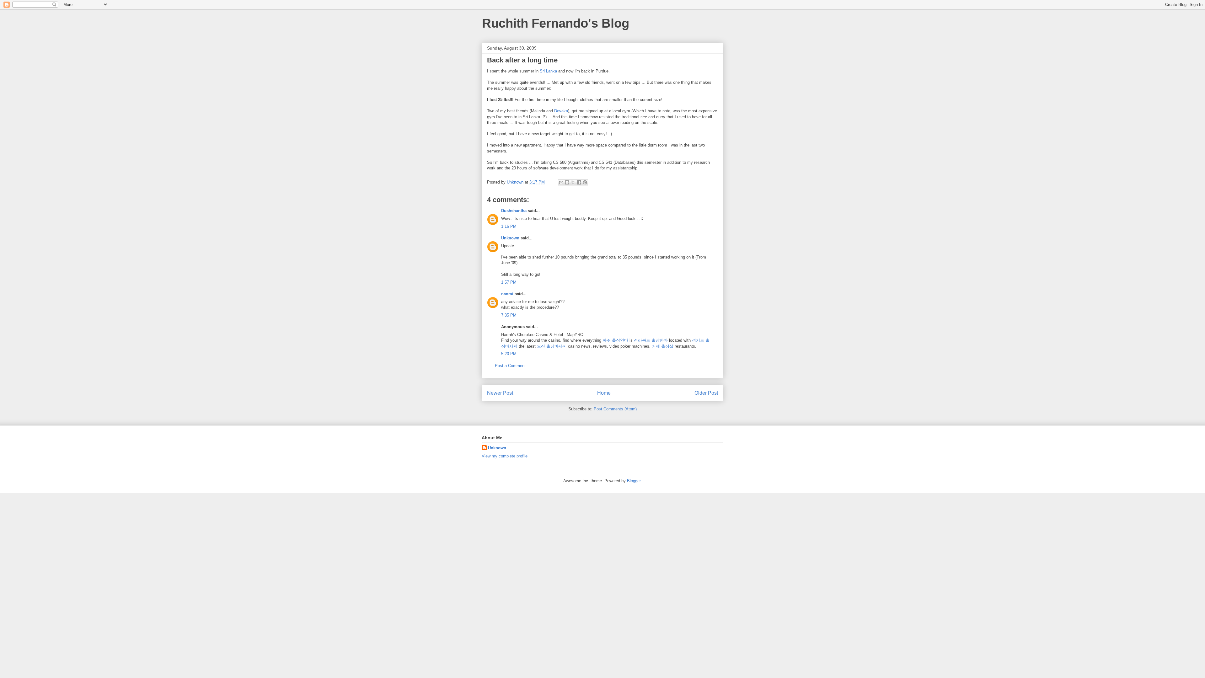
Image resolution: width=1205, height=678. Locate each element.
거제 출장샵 (662, 346)
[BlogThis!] (567, 182)
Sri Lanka (548, 71)
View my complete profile (505, 456)
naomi (507, 293)
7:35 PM (509, 315)
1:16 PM (509, 226)
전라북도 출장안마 (651, 340)
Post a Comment (510, 365)
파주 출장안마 (615, 340)
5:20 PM (509, 353)
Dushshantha (514, 210)
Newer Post (500, 393)
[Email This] (561, 182)
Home (604, 393)
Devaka (561, 111)
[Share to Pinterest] (585, 182)
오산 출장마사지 (552, 346)
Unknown (510, 238)
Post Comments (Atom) (615, 409)
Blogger (633, 480)
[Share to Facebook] (579, 182)
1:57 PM (509, 282)
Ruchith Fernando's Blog (555, 23)
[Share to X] (573, 182)
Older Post (706, 393)
